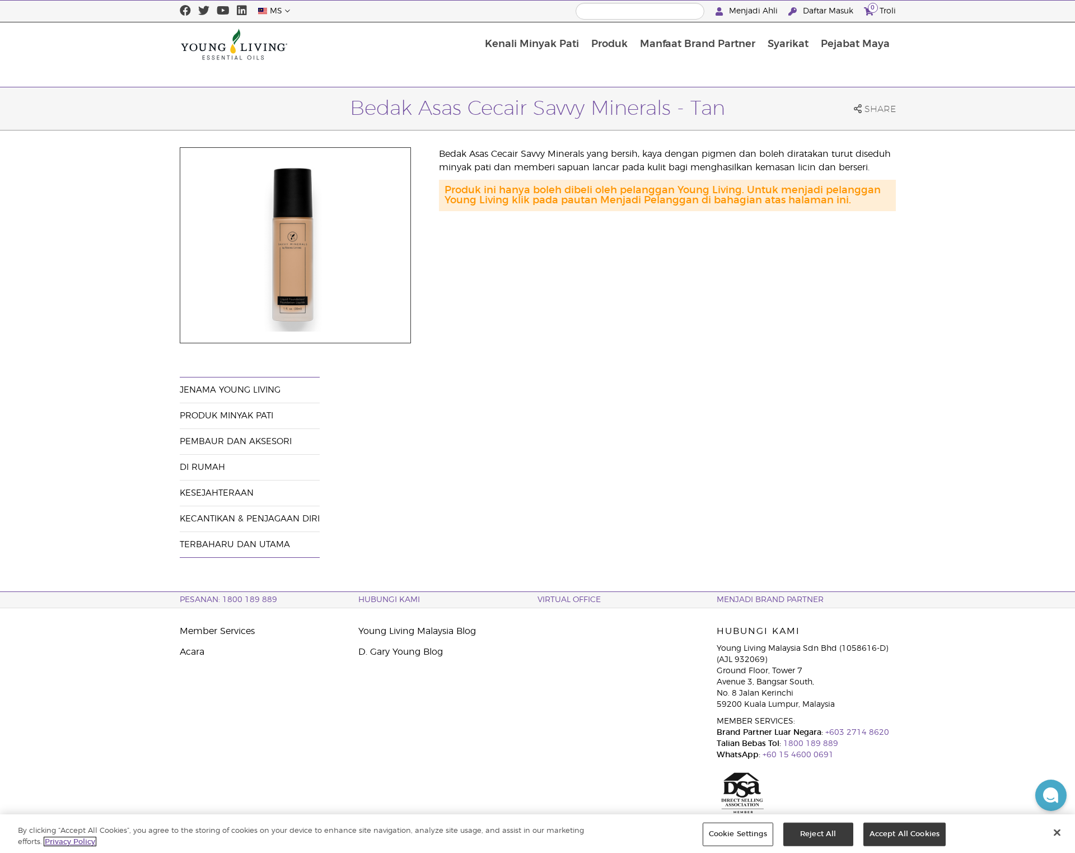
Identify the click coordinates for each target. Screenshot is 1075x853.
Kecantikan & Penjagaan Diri (250, 519)
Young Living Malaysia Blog (417, 631)
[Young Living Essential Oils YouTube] (223, 11)
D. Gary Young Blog (400, 651)
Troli (883, 9)
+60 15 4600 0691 (798, 755)
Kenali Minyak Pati (532, 44)
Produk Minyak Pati (226, 416)
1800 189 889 (809, 744)
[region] (537, 833)
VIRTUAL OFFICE (569, 600)
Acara (192, 651)
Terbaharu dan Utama (235, 544)
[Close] (1057, 833)
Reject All (818, 834)
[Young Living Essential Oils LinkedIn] (242, 11)
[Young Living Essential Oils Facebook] (185, 11)
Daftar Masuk (828, 11)
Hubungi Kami (389, 600)
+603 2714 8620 (856, 733)
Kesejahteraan (217, 493)
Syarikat (788, 44)
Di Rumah (202, 467)
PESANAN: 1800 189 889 (228, 600)
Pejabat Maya (855, 44)
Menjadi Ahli (753, 11)
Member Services (217, 631)
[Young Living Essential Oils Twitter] (203, 11)
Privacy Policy (70, 841)
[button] (1051, 795)
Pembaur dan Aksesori (236, 441)
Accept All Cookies (905, 834)
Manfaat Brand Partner (697, 44)
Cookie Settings (738, 834)
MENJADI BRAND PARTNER (770, 600)
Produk (609, 44)
